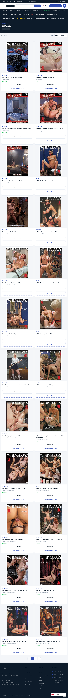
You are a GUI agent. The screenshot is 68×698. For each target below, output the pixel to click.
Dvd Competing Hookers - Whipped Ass (12, 539)
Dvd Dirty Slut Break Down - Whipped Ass (47, 232)
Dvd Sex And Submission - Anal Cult (45, 77)
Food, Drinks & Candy (9, 18)
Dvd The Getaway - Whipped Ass (44, 334)
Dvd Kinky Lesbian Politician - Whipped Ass (14, 641)
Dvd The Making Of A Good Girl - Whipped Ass (14, 590)
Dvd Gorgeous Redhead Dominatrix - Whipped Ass (49, 539)
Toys (11, 11)
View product (17, 84)
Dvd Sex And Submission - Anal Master (12, 181)
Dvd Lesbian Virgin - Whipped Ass (45, 590)
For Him (19, 11)
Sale (32, 14)
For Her (27, 11)
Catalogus (61, 18)
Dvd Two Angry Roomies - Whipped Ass (46, 385)
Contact (53, 18)
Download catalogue (61, 1)
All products (28, 672)
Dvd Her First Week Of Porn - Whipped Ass (47, 488)
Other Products (52, 14)
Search (37, 6)
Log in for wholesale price (17, 88)
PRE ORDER (30, 18)
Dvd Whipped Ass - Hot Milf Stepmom (12, 77)
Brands (5, 11)
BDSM (4, 14)
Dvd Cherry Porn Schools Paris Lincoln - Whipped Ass (16, 385)
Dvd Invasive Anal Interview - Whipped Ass (13, 488)
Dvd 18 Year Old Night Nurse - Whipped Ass (13, 283)
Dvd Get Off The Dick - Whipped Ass (45, 181)
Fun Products (23, 14)
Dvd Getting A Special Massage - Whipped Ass (48, 283)
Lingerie (55, 11)
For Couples (36, 11)
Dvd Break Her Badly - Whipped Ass (11, 232)
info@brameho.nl (19, 1)
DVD (63, 11)
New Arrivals (47, 11)
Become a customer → (55, 6)
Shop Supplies (40, 14)
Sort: (52, 35)
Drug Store (12, 14)
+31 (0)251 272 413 (7, 1)
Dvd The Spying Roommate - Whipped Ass (13, 436)
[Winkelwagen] (64, 6)
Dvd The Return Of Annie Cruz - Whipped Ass (48, 641)
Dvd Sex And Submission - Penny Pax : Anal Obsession (17, 128)
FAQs (40, 689)
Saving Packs (21, 18)
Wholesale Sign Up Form (42, 18)
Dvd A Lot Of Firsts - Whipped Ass (11, 334)
